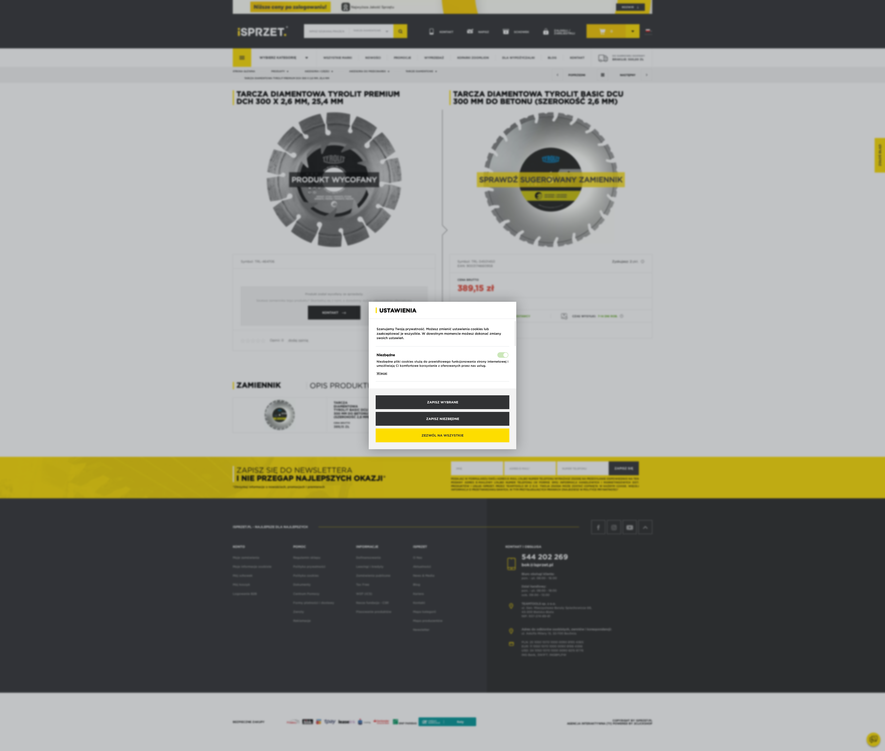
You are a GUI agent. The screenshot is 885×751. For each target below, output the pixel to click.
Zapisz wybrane (442, 402)
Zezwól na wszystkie (442, 435)
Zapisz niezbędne (442, 419)
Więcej (382, 373)
